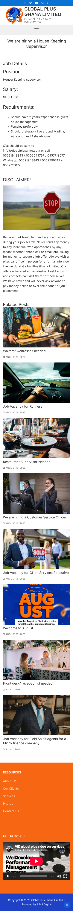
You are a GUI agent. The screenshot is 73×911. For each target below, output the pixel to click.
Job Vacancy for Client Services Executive (36, 573)
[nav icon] (36, 30)
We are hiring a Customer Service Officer (34, 517)
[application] (36, 861)
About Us (9, 781)
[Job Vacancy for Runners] (36, 382)
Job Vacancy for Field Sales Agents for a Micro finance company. (34, 741)
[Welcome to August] (36, 604)
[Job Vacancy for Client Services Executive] (36, 549)
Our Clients (11, 788)
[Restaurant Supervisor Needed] (36, 438)
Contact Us (11, 811)
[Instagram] (42, 3)
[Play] (8, 876)
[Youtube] (36, 3)
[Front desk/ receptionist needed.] (36, 660)
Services (9, 796)
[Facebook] (24, 3)
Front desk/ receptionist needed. (28, 683)
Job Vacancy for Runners (22, 406)
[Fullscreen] (65, 876)
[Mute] (59, 876)
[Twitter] (30, 3)
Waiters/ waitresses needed (24, 351)
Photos (8, 803)
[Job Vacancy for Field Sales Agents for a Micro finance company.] (36, 715)
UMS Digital (44, 904)
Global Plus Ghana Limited (42, 11)
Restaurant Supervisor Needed (27, 462)
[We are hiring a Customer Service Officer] (36, 493)
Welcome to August (18, 628)
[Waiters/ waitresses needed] (36, 327)
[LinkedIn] (48, 3)
